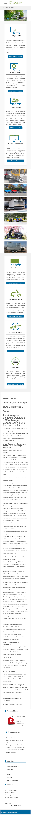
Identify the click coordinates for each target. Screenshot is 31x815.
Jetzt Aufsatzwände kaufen (15, 160)
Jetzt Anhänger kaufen (15, 56)
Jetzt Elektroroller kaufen (15, 316)
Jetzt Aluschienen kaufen (15, 351)
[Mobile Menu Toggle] (5, 2)
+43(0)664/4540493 (15, 805)
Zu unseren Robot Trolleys (15, 384)
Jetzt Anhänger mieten (15, 91)
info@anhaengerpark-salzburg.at (12, 698)
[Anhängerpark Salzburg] (15, 3)
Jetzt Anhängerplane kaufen (15, 283)
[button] (15, 176)
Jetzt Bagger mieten (15, 127)
